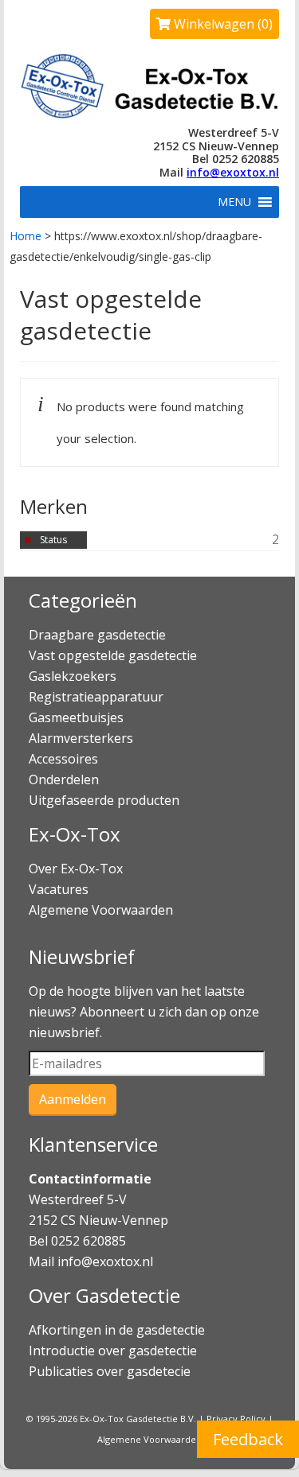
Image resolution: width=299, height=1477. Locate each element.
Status (53, 539)
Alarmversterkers (81, 738)
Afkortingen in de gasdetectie (118, 1330)
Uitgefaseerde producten (104, 800)
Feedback (248, 1439)
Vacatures (59, 889)
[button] (234, 202)
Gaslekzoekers (72, 676)
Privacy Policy (236, 1419)
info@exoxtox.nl (233, 172)
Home (25, 235)
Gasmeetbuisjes (76, 717)
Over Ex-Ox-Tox (76, 868)
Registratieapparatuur (96, 696)
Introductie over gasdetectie (113, 1350)
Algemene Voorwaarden (101, 910)
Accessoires (63, 759)
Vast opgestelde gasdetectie (113, 655)
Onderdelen (64, 779)
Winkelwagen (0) (222, 24)
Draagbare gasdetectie (97, 634)
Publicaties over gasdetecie (110, 1371)
